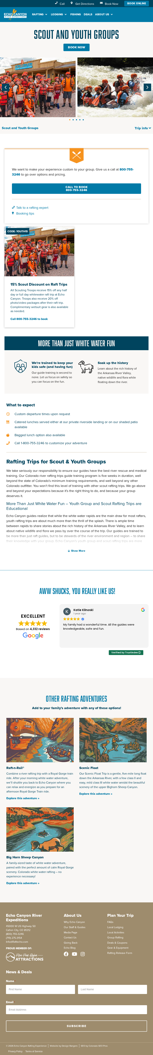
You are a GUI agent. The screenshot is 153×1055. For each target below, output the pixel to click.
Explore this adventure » (22, 798)
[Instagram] (82, 954)
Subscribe (76, 1026)
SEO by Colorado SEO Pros (94, 1046)
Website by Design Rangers (64, 1046)
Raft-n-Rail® (15, 768)
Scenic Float (88, 768)
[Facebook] (66, 954)
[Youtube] (74, 954)
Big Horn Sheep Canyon (25, 857)
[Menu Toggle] (150, 128)
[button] (40, 14)
